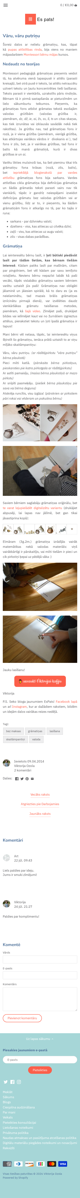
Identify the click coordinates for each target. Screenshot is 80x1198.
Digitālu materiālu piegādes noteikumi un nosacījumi (40, 1143)
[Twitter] (6, 1082)
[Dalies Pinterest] (27, 778)
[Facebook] (12, 1082)
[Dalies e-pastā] (32, 778)
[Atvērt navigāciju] (5, 5)
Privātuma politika (15, 1133)
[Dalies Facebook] (16, 778)
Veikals (8, 1117)
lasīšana (55, 731)
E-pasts (7, 968)
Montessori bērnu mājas (41, 55)
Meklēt (7, 1092)
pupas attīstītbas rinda (25, 49)
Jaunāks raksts (40, 814)
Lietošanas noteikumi (18, 1128)
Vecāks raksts (40, 794)
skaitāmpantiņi (15, 739)
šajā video (32, 311)
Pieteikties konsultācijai (19, 1123)
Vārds (6, 952)
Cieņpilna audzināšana (19, 1107)
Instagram (19, 707)
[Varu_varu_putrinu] (40, 533)
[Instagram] (19, 1082)
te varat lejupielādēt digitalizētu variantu (32, 508)
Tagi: (6, 724)
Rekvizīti (9, 1148)
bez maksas (13, 731)
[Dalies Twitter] (22, 778)
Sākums (8, 1097)
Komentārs (10, 984)
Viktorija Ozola (53, 1173)
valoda (36, 739)
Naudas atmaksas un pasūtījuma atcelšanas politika (39, 1138)
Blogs (7, 1102)
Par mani (9, 1112)
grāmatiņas (35, 731)
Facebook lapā (66, 702)
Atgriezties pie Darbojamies (40, 804)
